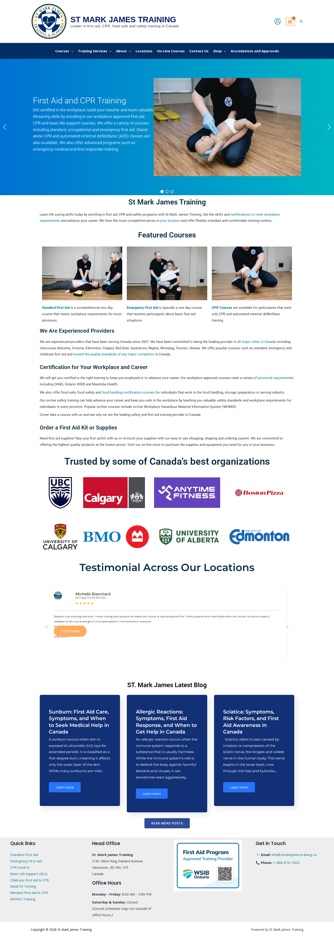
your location (170, 221)
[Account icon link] (277, 21)
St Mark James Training (123, 19)
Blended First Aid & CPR (29, 892)
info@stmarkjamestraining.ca (294, 854)
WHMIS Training (22, 899)
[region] (167, 127)
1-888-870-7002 (286, 862)
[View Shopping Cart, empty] (290, 21)
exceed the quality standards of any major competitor (113, 354)
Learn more (65, 787)
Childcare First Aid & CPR (29, 880)
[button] (301, 21)
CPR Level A (19, 867)
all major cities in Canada (256, 342)
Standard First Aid (24, 854)
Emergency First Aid (26, 861)
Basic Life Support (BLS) (28, 873)
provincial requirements (276, 378)
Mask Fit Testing (23, 886)
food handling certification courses (128, 392)
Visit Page (70, 631)
